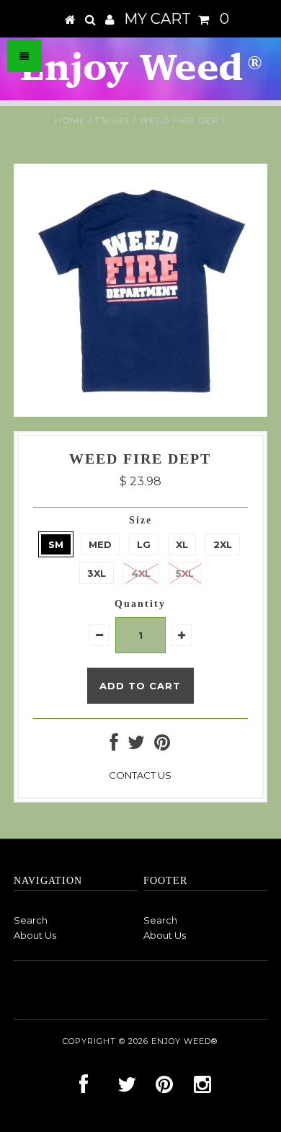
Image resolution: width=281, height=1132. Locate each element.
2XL (222, 544)
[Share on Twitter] (136, 745)
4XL (141, 573)
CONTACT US (140, 775)
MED (100, 544)
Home (70, 120)
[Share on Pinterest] (162, 745)
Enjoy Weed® (184, 1041)
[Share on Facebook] (114, 745)
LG (144, 544)
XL (182, 544)
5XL (185, 573)
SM (55, 544)
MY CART (176, 18)
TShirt (112, 120)
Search (31, 920)
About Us (35, 935)
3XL (96, 573)
